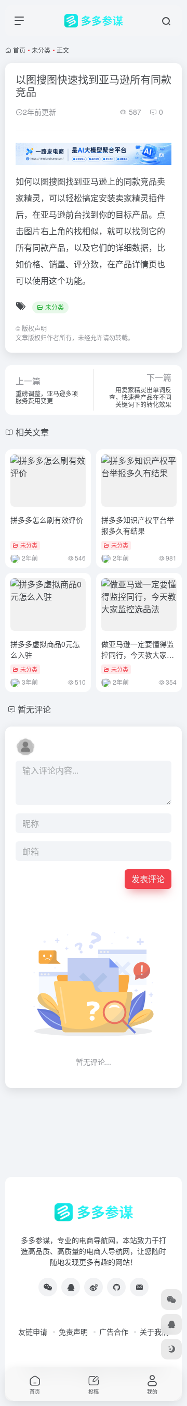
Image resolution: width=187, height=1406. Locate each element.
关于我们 (154, 1331)
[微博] (93, 1287)
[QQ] (70, 1287)
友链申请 (32, 1331)
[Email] (139, 1287)
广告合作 (113, 1331)
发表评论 (148, 879)
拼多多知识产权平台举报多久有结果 (137, 525)
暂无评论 (34, 709)
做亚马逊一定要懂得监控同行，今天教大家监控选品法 (137, 655)
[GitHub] (116, 1287)
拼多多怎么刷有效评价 (46, 520)
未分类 (41, 50)
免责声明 (73, 1331)
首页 (19, 50)
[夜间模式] (171, 1349)
